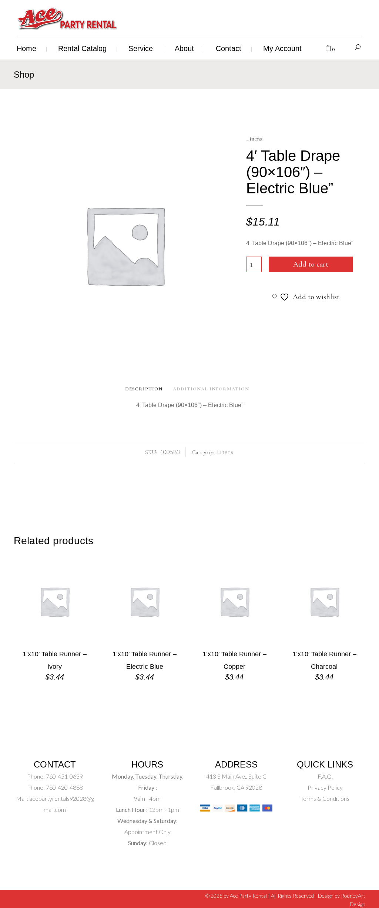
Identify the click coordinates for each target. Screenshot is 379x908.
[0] (328, 48)
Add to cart (310, 264)
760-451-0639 (64, 776)
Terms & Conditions (325, 798)
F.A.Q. (325, 776)
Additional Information (211, 389)
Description (143, 389)
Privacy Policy (325, 787)
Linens (254, 138)
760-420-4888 (64, 787)
